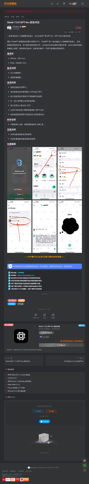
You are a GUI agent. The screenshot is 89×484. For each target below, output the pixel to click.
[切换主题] (84, 470)
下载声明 (21, 471)
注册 (52, 411)
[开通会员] (84, 460)
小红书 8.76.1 (12, 378)
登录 (39, 411)
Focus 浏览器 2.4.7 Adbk (16, 388)
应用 (12, 17)
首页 (7, 17)
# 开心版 (20, 304)
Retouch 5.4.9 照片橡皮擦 (17, 391)
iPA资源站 (21, 273)
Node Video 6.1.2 (14, 384)
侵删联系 (13, 471)
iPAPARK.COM (17, 474)
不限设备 (13, 300)
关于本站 (29, 471)
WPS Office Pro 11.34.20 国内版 (19, 375)
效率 (17, 17)
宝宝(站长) (16, 27)
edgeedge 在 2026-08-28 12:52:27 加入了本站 (44, 467)
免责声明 (5, 471)
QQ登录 (46, 421)
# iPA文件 (12, 304)
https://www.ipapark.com (26, 275)
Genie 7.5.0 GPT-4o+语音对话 (23, 22)
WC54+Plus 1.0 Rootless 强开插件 (19, 381)
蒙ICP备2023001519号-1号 (12, 476)
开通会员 (74, 4)
